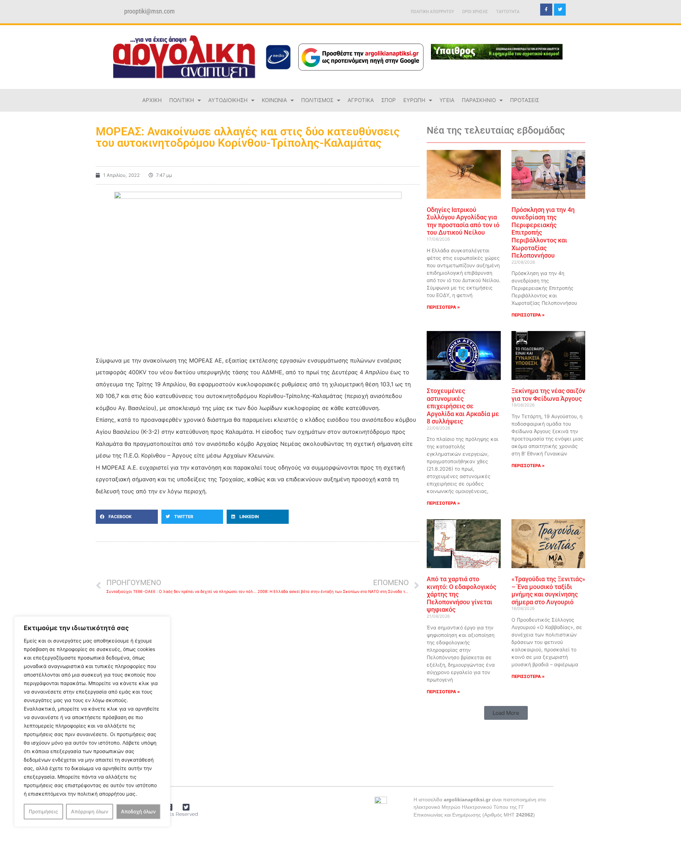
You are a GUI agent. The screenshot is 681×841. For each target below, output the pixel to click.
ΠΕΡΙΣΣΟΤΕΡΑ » (443, 307)
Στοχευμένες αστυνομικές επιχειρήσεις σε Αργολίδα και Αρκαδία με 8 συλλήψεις (463, 406)
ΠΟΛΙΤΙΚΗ (181, 100)
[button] (127, 517)
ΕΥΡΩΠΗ (414, 100)
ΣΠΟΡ (388, 100)
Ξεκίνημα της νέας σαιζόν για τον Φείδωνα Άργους (548, 394)
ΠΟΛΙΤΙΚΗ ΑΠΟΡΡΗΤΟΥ (432, 11)
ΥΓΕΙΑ (446, 100)
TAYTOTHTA (508, 11)
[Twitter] (560, 10)
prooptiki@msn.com (149, 11)
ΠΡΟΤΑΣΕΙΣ (524, 100)
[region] (92, 721)
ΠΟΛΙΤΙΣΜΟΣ (317, 100)
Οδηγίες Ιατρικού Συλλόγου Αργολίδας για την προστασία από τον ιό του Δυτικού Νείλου (463, 221)
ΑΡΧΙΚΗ (152, 100)
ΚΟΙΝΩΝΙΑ (274, 100)
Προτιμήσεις (43, 811)
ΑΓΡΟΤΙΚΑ (361, 100)
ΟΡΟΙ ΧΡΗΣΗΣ (475, 11)
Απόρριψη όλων (89, 811)
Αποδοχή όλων (138, 811)
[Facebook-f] (546, 10)
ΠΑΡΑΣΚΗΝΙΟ (479, 100)
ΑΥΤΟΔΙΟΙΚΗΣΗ (228, 100)
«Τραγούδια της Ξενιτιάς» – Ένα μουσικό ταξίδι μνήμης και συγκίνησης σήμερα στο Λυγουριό (548, 590)
